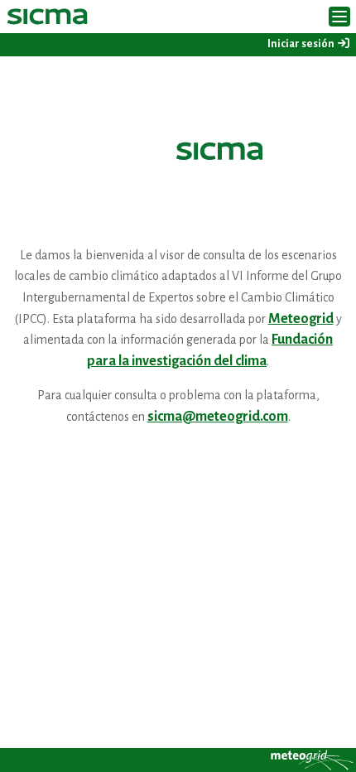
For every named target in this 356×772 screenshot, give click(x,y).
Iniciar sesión (301, 44)
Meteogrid (301, 318)
